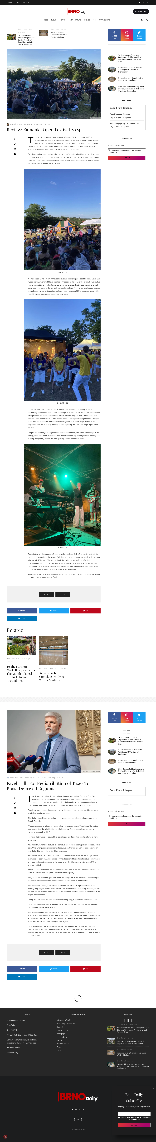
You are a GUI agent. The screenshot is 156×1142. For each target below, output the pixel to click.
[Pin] (15, 149)
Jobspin (127, 108)
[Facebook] (136, 2)
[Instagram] (143, 2)
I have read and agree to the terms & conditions (135, 1118)
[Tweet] (15, 144)
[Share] (15, 139)
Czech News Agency (16, 778)
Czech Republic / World (32, 778)
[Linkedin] (83, 1109)
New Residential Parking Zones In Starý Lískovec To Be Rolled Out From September (131, 88)
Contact (60, 1027)
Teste (59, 1050)
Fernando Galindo (16, 124)
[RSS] (142, 20)
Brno (63, 20)
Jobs (94, 20)
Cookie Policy (62, 1030)
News (57, 29)
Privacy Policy (12, 1053)
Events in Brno (27, 29)
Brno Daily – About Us (66, 1023)
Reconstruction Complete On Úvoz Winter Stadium (59, 34)
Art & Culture (75, 20)
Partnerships (104, 20)
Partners (60, 1040)
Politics (44, 778)
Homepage (61, 1034)
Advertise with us (13, 1048)
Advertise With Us (64, 1020)
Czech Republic (50, 20)
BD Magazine (28, 124)
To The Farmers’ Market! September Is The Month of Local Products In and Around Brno (26, 39)
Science (87, 20)
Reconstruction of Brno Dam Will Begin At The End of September (130, 69)
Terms (59, 1047)
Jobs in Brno (62, 1037)
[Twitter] (140, 2)
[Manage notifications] (5, 1137)
